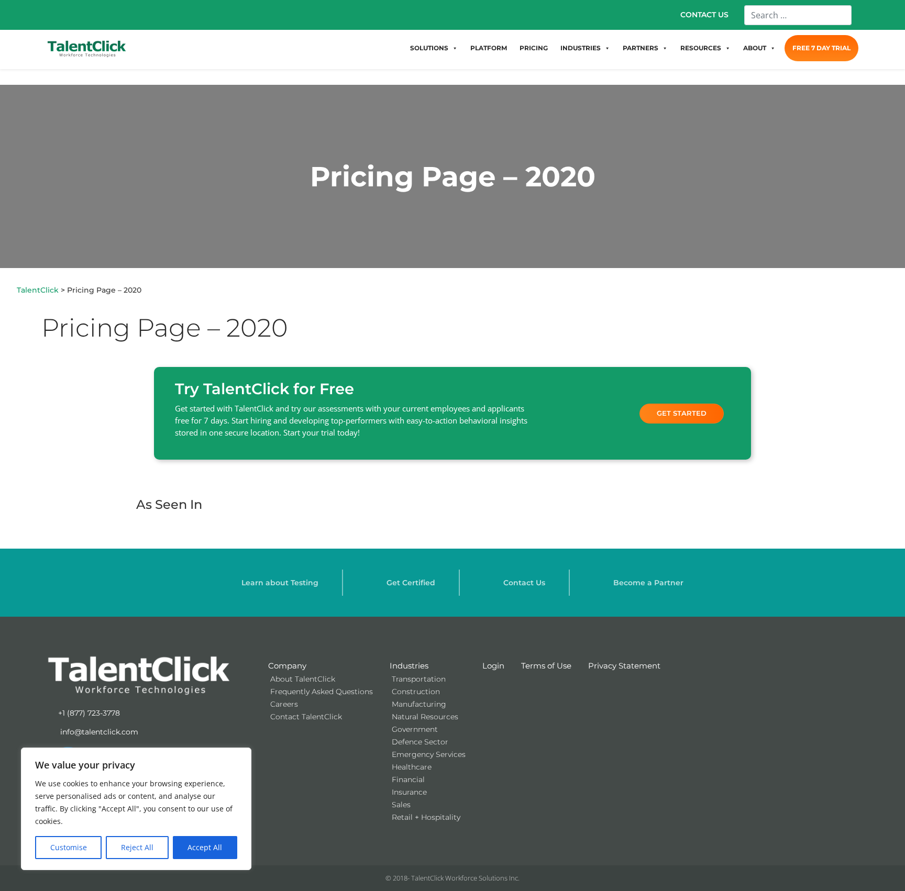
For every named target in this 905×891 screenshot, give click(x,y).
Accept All (204, 847)
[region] (136, 809)
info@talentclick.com (98, 732)
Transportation (419, 679)
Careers (284, 704)
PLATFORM (488, 48)
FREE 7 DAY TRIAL (821, 48)
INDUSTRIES (580, 48)
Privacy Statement (624, 666)
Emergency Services (429, 754)
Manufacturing (419, 704)
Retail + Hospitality (426, 817)
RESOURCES (700, 48)
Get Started (682, 413)
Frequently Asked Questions (321, 691)
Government (415, 729)
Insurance (409, 792)
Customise (68, 847)
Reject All (137, 847)
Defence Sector (420, 742)
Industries (409, 666)
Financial (408, 779)
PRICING (534, 48)
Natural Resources (425, 716)
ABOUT (754, 48)
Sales (401, 804)
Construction (416, 691)
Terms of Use (546, 666)
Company (287, 666)
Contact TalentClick (306, 716)
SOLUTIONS (429, 48)
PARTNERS (640, 48)
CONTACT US (704, 14)
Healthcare (412, 767)
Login (493, 666)
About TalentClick (302, 679)
